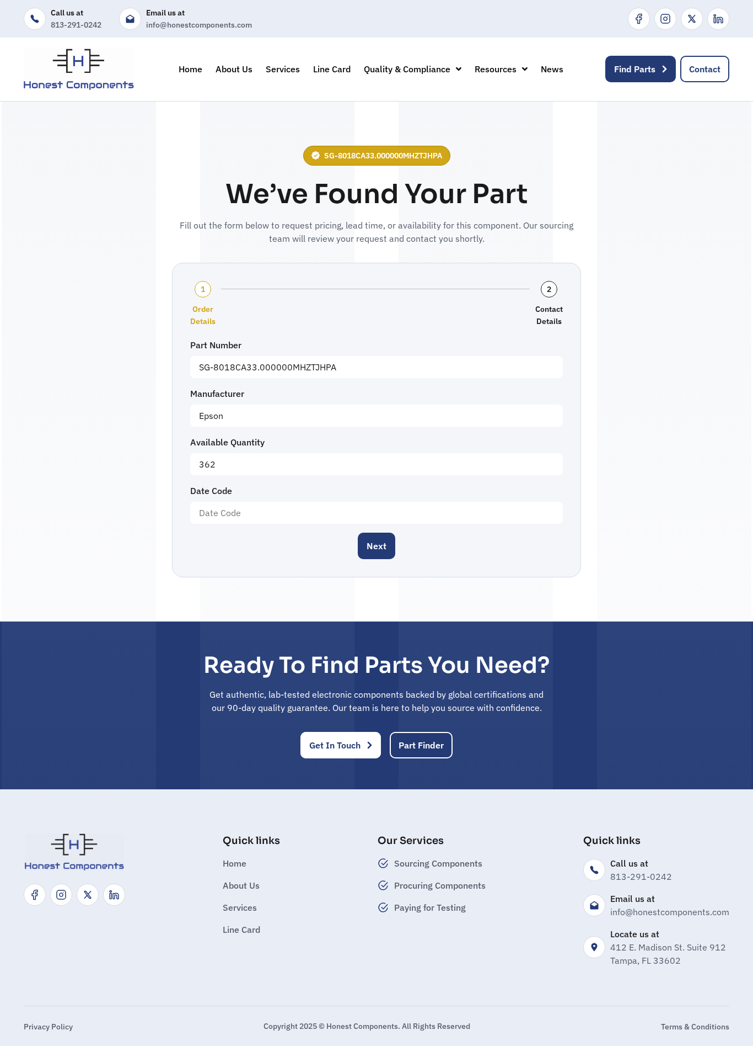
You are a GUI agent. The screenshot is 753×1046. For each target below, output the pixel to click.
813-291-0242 (76, 25)
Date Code (211, 490)
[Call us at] (35, 19)
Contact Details (549, 315)
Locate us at (634, 933)
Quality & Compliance (407, 69)
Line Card (332, 69)
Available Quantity (227, 442)
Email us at (165, 13)
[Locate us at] (594, 947)
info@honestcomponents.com (199, 25)
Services (283, 69)
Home (190, 69)
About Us (234, 69)
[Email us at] (130, 19)
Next (376, 545)
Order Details (203, 315)
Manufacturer (217, 393)
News (552, 69)
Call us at (67, 13)
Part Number (215, 345)
